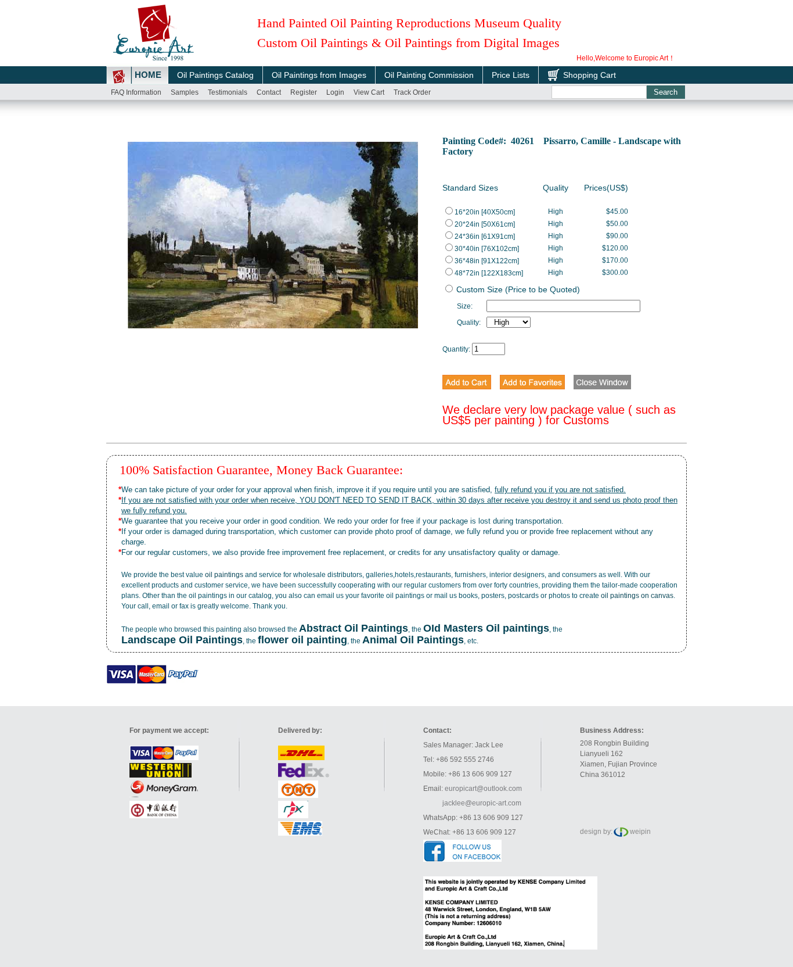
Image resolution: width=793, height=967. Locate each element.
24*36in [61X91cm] (485, 236)
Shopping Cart (589, 75)
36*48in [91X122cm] (487, 261)
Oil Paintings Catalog (215, 75)
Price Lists (510, 75)
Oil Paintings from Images (319, 75)
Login (335, 92)
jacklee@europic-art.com (481, 803)
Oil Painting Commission (429, 75)
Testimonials (227, 92)
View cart (369, 92)
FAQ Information (136, 92)
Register (303, 92)
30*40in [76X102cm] (487, 249)
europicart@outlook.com (483, 789)
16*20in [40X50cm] (485, 212)
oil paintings (224, 575)
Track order (412, 92)
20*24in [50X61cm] (485, 224)
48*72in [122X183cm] (489, 273)
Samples (185, 92)
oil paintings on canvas (637, 596)
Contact (269, 92)
